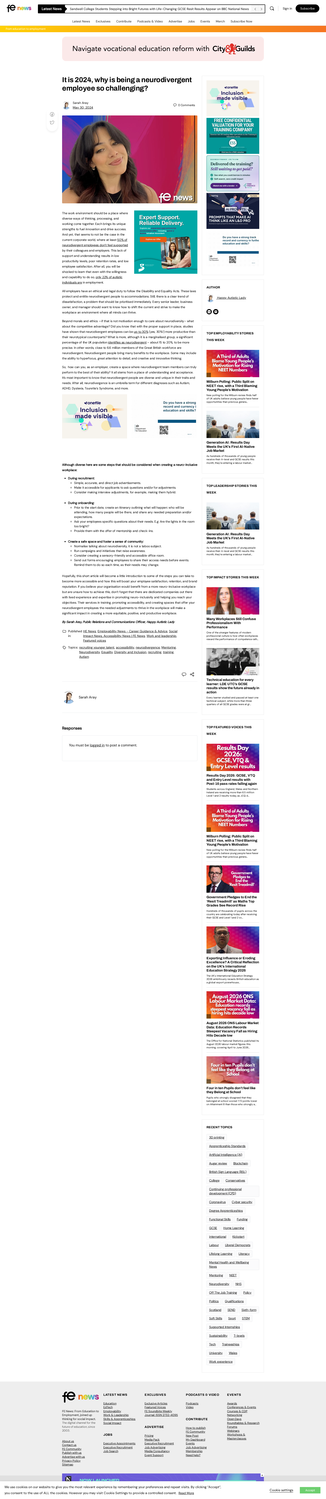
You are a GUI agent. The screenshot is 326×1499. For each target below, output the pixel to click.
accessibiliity (125, 647)
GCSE (213, 1228)
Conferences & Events (241, 1407)
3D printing (216, 1137)
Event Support (154, 1455)
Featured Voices (155, 1407)
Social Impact (112, 1423)
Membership (194, 1451)
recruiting (154, 652)
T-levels (239, 1336)
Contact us (69, 1445)
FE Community (71, 1449)
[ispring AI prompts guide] (232, 210)
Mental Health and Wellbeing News (229, 1264)
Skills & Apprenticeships (119, 1419)
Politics (214, 1301)
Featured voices (94, 640)
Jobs (191, 21)
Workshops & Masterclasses (236, 1436)
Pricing (149, 1436)
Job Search (110, 1451)
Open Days (234, 1419)
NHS (239, 1284)
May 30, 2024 (83, 107)
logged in (97, 745)
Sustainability (218, 1336)
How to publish (196, 1428)
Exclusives (103, 21)
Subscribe (307, 8)
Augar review (218, 1163)
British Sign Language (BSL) (227, 1172)
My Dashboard (195, 1439)
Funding (242, 1219)
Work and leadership (161, 636)
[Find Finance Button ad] (232, 173)
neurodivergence (148, 647)
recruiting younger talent (96, 647)
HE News (89, 631)
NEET (233, 1275)
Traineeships (230, 1344)
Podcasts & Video (150, 21)
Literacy (244, 1254)
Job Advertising (155, 1447)
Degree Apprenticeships (226, 1211)
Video (190, 1407)
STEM (246, 1318)
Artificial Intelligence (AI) (225, 1155)
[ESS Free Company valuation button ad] (232, 135)
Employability (112, 1411)
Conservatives (235, 1180)
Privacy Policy (71, 1461)
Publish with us (72, 1453)
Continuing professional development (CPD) (225, 1191)
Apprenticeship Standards (227, 1146)
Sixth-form (249, 1310)
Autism (84, 657)
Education (109, 1403)
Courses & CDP (237, 1411)
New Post (192, 1436)
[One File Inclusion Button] (94, 436)
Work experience (220, 1362)
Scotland (215, 1310)
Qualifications (234, 1301)
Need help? (193, 1455)
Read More (186, 1493)
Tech (212, 1344)
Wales (233, 1353)
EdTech (108, 1407)
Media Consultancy (157, 1451)
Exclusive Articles (156, 1403)
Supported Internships (224, 1327)
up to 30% (141, 332)
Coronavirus (217, 1202)
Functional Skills (220, 1219)
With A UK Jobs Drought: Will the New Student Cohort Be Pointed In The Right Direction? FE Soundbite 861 (145, 9)
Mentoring (168, 647)
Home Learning (233, 1228)
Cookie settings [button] (281, 1490)
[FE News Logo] (19, 8)
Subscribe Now (241, 21)
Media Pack (152, 1439)
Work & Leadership (116, 1415)
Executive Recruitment (118, 1447)
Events (205, 21)
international (217, 1237)
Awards (232, 1403)
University (216, 1353)
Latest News (81, 21)
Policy (247, 1293)
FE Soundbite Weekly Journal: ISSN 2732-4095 (161, 1413)
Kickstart (238, 1237)
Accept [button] (310, 1490)
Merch (220, 21)
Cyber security (242, 1202)
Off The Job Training (223, 1293)
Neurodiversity (89, 652)
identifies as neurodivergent (127, 342)
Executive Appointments (119, 1443)
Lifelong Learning (220, 1254)
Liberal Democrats (237, 1245)
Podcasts (192, 1403)
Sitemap (67, 1464)
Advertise (175, 21)
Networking (234, 1415)
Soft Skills (215, 1318)
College (214, 1180)
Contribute (124, 21)
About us (68, 1441)
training (168, 652)
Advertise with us (73, 1457)
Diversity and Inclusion (130, 652)
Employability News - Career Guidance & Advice (132, 631)
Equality (107, 652)
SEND (231, 1310)
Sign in (287, 8)
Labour (214, 1245)
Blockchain (240, 1163)
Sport (232, 1318)
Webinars (233, 1431)
